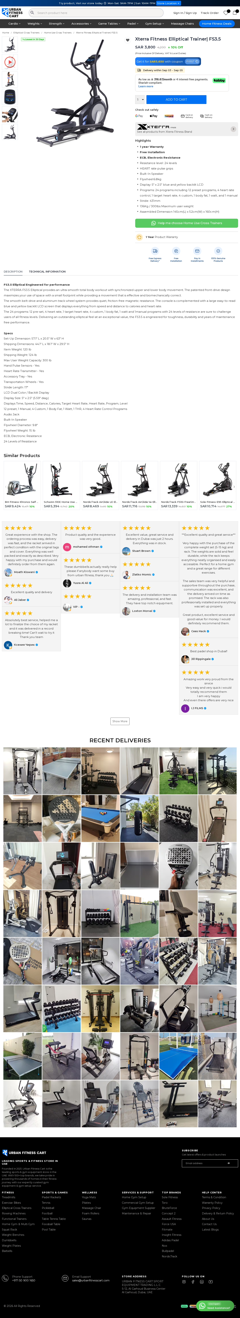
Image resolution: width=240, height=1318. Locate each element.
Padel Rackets (51, 1197)
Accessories (80, 23)
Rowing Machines (14, 1213)
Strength (55, 23)
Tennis (46, 1202)
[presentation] (24, 93)
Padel (131, 23)
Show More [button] (120, 721)
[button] (31, 549)
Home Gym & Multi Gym (18, 1224)
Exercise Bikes (11, 1202)
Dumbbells (9, 1240)
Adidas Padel (170, 1240)
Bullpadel (168, 1251)
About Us (208, 1219)
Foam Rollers (90, 1213)
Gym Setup (153, 23)
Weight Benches (13, 1235)
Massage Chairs (182, 23)
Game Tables (108, 23)
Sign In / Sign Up (185, 13)
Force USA (169, 1224)
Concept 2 (169, 1213)
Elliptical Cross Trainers (16, 1208)
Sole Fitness (170, 1197)
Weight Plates (11, 1245)
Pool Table (49, 1229)
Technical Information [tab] (47, 271)
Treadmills (8, 1197)
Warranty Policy (212, 1202)
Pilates (86, 1202)
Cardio (13, 23)
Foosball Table (51, 1224)
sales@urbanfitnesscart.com (91, 1280)
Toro (164, 1202)
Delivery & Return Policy (218, 1213)
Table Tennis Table (54, 1219)
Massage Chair (91, 1208)
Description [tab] (13, 271)
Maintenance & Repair (136, 1213)
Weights (34, 23)
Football (47, 1213)
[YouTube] (210, 1283)
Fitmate (167, 1229)
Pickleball (48, 1208)
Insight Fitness (171, 1235)
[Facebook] (193, 1283)
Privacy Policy (211, 1208)
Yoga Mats (89, 1197)
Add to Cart (176, 99)
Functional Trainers (14, 1219)
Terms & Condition (214, 1197)
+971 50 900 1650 (23, 1280)
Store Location (167, 3)
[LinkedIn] (202, 1283)
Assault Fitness (172, 1219)
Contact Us (209, 1224)
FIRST (190, 61)
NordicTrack (169, 1256)
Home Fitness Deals (217, 23)
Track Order (210, 13)
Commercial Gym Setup (138, 1202)
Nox (164, 1245)
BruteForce (169, 1208)
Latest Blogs (210, 1229)
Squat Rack (9, 1229)
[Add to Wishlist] (127, 40)
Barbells (7, 1251)
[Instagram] (185, 1283)
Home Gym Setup (134, 1197)
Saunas (86, 1219)
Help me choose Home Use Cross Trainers (190, 223)
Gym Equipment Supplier (138, 1208)
